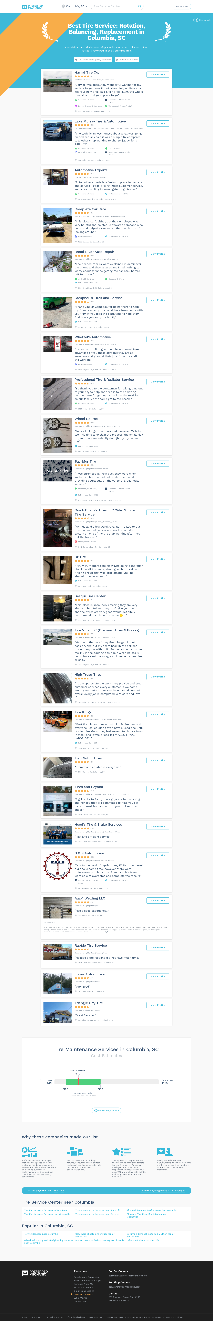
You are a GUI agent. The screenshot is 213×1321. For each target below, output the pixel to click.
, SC (68, 1225)
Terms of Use (177, 1317)
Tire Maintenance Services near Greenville (47, 1214)
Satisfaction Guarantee (86, 1277)
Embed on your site (108, 1110)
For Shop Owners (83, 1287)
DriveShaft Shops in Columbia (143, 1240)
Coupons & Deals (129, 59)
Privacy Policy (161, 1317)
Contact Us (80, 1301)
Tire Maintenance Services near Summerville (151, 1210)
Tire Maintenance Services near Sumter (97, 1214)
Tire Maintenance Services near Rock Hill (97, 1210)
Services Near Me (83, 1284)
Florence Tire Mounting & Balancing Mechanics (146, 1215)
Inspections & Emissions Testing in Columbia (99, 1240)
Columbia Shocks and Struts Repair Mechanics (94, 1235)
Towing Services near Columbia (41, 1233)
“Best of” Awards (83, 1294)
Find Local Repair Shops (87, 1280)
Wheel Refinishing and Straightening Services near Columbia (48, 1241)
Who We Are (80, 1297)
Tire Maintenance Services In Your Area (45, 1210)
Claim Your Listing (84, 1291)
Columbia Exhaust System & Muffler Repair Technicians (150, 1235)
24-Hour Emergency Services (95, 59)
